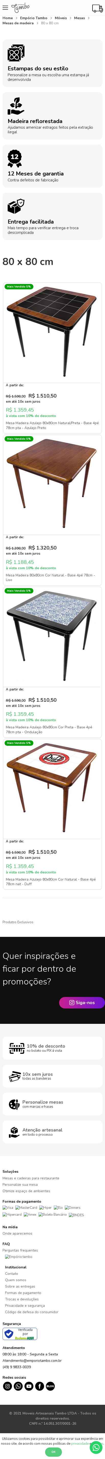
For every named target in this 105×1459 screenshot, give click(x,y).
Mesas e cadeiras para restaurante (31, 1178)
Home (8, 18)
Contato (11, 1273)
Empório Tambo (34, 18)
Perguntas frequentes (20, 1250)
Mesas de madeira (19, 23)
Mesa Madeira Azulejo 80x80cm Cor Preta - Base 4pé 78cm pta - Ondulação (49, 729)
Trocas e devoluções (22, 1299)
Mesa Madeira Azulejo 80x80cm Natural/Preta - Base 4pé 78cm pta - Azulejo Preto (52, 425)
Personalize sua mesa (20, 1184)
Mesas (80, 18)
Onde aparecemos (17, 1233)
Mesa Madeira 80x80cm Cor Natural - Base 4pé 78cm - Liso (50, 578)
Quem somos (15, 1280)
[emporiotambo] (18, 1256)
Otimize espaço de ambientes (26, 1191)
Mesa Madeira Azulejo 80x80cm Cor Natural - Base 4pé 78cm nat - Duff (51, 882)
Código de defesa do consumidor (31, 1312)
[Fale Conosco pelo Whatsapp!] (96, 1447)
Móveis (61, 18)
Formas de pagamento (23, 1292)
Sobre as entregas (20, 1286)
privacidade (80, 1443)
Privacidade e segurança (25, 1305)
